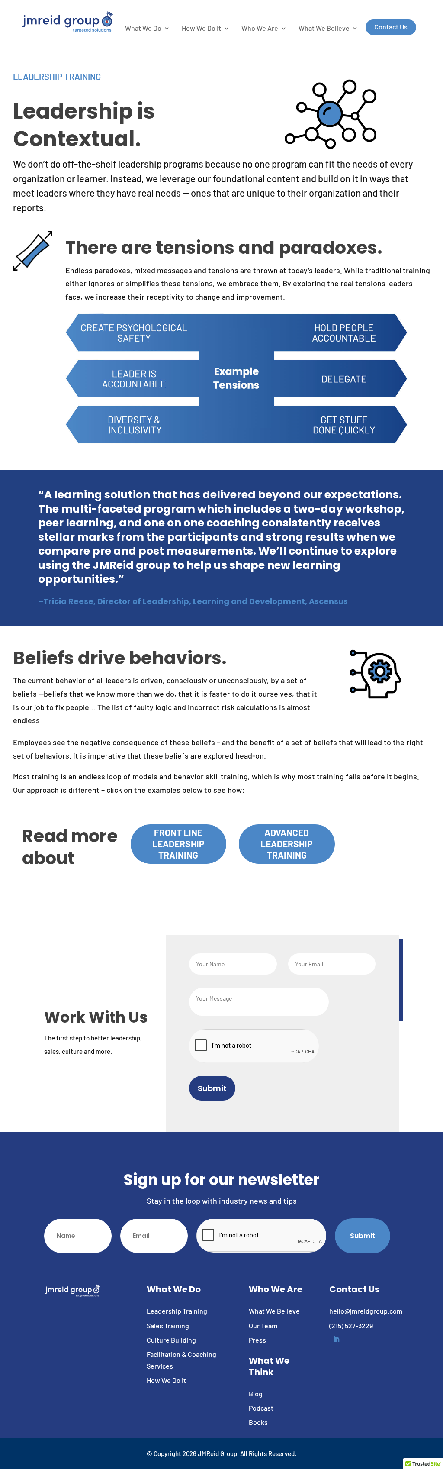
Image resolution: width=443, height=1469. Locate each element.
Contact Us (391, 27)
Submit (212, 1088)
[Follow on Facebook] (362, 9)
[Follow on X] (379, 9)
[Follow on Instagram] (397, 9)
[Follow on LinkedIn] (414, 9)
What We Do (143, 28)
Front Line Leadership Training (178, 843)
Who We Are (259, 28)
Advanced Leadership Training (286, 843)
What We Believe (324, 28)
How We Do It (201, 28)
